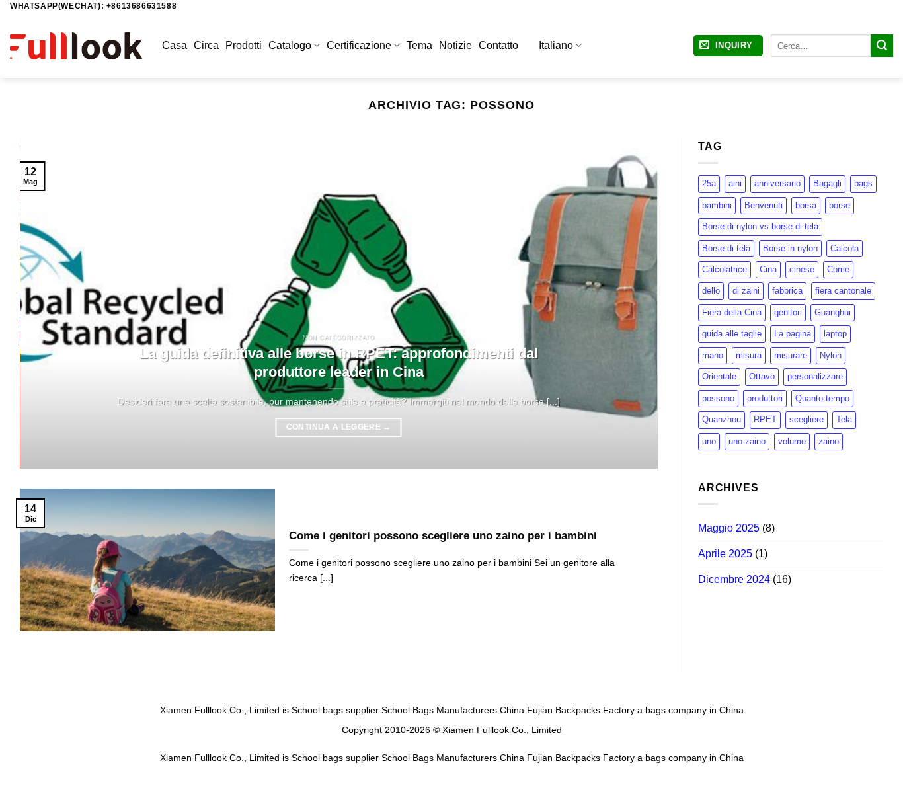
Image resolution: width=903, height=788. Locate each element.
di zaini (746, 291)
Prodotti (243, 45)
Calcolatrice (724, 269)
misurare (790, 355)
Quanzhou (721, 420)
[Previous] (49, 303)
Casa (174, 45)
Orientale (719, 377)
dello (711, 291)
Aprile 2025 (725, 553)
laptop (835, 334)
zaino (828, 441)
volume (792, 441)
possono (718, 398)
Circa (206, 45)
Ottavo (762, 377)
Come (838, 269)
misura (749, 355)
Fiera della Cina (732, 312)
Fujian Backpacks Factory (581, 710)
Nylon (831, 355)
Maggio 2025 (729, 528)
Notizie (455, 45)
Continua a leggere (338, 427)
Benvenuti (763, 205)
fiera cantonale (843, 291)
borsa (805, 205)
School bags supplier (335, 710)
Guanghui (832, 312)
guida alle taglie (732, 334)
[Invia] (882, 45)
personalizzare (815, 377)
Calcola (844, 248)
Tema (419, 45)
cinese (801, 269)
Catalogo (289, 45)
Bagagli (827, 183)
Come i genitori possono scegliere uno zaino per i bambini (443, 536)
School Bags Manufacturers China (452, 710)
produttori (765, 398)
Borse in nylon (790, 248)
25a (709, 183)
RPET (765, 420)
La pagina (792, 334)
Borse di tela (726, 248)
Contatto (498, 45)
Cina (768, 269)
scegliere (806, 420)
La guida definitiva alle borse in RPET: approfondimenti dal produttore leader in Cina (338, 362)
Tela (844, 420)
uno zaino (747, 441)
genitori (788, 312)
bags (863, 183)
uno (709, 441)
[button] (728, 46)
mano (712, 355)
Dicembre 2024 (734, 579)
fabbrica (787, 291)
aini (735, 183)
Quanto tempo (822, 398)
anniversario (777, 183)
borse (839, 205)
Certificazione (359, 45)
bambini (717, 205)
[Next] (628, 303)
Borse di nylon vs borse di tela (760, 226)
